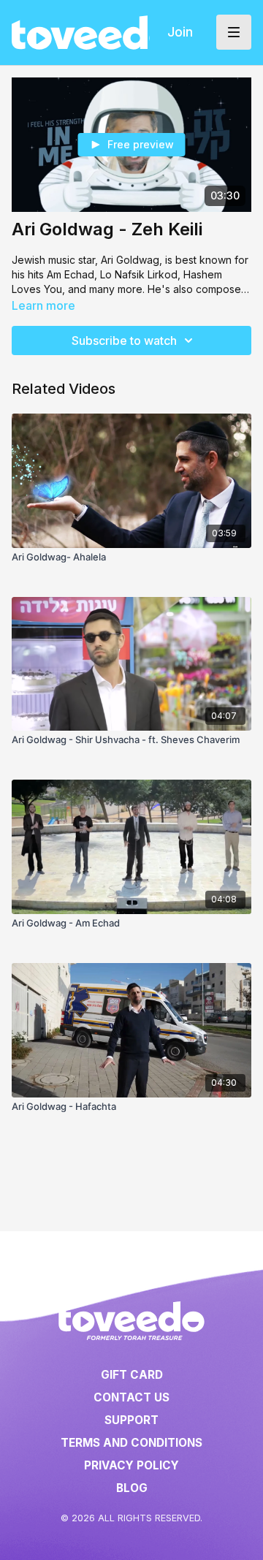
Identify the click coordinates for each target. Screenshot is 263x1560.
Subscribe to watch (124, 340)
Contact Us (131, 1397)
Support (131, 1420)
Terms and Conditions (131, 1443)
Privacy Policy (131, 1465)
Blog (132, 1488)
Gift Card (132, 1375)
